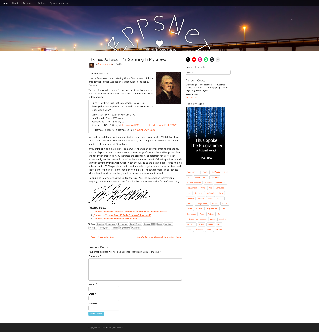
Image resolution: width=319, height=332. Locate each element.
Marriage (190, 198)
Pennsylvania (104, 228)
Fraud (159, 224)
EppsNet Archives (59, 3)
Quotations (191, 214)
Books (205, 172)
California (216, 172)
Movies (210, 198)
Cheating (100, 224)
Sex (219, 214)
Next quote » (191, 97)
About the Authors (21, 3)
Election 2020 (149, 224)
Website (92, 303)
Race (202, 214)
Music (189, 203)
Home (5, 3)
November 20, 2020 (145, 129)
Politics (115, 228)
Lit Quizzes (40, 3)
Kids (210, 188)
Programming (211, 209)
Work (208, 229)
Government (220, 182)
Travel (201, 224)
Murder (220, 198)
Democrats (122, 224)
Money (201, 198)
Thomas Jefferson (105, 64)
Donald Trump (135, 224)
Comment (94, 256)
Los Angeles (210, 193)
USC (219, 224)
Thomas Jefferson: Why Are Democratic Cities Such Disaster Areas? (130, 211)
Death (226, 172)
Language (220, 188)
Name (92, 284)
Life (188, 193)
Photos (225, 203)
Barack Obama (193, 172)
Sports (212, 219)
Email (92, 293)
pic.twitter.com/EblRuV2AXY (162, 125)
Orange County (202, 203)
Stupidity (222, 219)
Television (191, 224)
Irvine (202, 188)
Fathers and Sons (194, 182)
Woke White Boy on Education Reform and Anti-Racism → (159, 238)
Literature (198, 193)
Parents (215, 203)
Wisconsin (136, 228)
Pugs (223, 209)
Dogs (189, 177)
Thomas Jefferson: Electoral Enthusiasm (115, 218)
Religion (211, 214)
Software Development (196, 219)
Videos (189, 229)
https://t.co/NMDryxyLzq (134, 125)
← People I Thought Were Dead (101, 237)
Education (215, 177)
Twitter (211, 224)
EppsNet (105, 328)
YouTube (218, 229)
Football (208, 182)
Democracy (111, 224)
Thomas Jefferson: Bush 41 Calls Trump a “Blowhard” (122, 215)
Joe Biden (168, 224)
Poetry (189, 209)
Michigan (93, 228)
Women (199, 229)
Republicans (125, 228)
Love (221, 193)
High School (192, 188)
